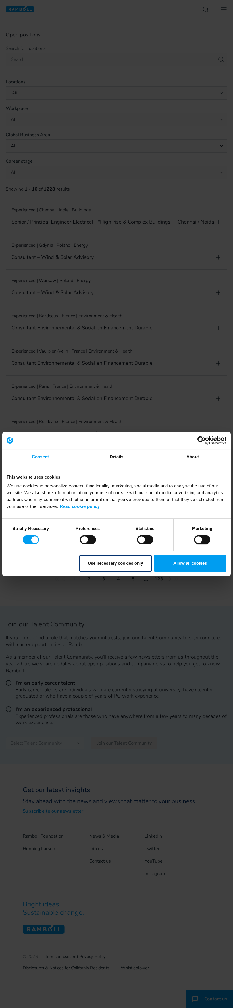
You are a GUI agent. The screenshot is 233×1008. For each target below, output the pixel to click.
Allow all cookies (190, 563)
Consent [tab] (40, 456)
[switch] (88, 539)
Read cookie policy (80, 506)
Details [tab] (117, 456)
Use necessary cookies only (115, 563)
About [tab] (192, 456)
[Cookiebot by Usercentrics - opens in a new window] (201, 440)
